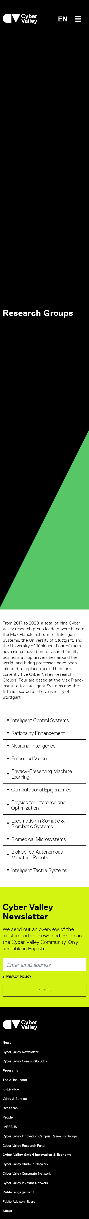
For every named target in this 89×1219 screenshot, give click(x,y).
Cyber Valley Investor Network (25, 1183)
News (7, 1042)
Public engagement (18, 1192)
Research (10, 1108)
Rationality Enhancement (38, 733)
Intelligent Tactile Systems (39, 870)
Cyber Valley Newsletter (21, 1052)
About (7, 1211)
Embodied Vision (29, 758)
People (8, 1117)
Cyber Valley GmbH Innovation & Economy (37, 1154)
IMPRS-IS (10, 1127)
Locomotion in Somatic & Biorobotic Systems (38, 823)
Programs (10, 1070)
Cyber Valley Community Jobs (25, 1061)
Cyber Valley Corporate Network (27, 1173)
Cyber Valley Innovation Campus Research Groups (40, 1136)
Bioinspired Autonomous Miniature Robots (37, 854)
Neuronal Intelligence (33, 746)
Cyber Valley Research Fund (24, 1145)
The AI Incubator (15, 1080)
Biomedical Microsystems (38, 839)
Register (44, 990)
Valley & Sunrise (15, 1098)
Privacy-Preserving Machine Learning (41, 774)
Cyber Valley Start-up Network (25, 1164)
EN (63, 19)
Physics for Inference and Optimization (38, 805)
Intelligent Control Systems (40, 720)
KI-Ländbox (11, 1089)
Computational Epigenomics (41, 790)
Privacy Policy (18, 976)
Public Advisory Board (19, 1201)
